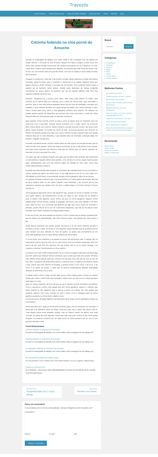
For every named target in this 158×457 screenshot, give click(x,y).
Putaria (108, 74)
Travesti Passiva (111, 78)
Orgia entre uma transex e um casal (118, 118)
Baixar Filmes (109, 146)
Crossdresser (110, 63)
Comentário (30, 412)
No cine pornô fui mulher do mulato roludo (42, 358)
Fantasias (109, 65)
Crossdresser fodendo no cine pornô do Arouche (45, 348)
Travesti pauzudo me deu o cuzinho (118, 96)
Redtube (114, 14)
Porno (106, 14)
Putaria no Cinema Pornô (35, 367)
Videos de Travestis (111, 150)
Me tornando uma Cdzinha (115, 99)
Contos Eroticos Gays (56, 14)
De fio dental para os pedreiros (117, 125)
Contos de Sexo (94, 14)
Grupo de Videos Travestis (76, 14)
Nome (28, 434)
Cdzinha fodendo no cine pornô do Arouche (43, 329)
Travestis (79, 5)
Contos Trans (109, 148)
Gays (122, 14)
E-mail (52, 434)
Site (75, 434)
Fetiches (109, 67)
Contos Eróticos (39, 14)
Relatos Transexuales (112, 152)
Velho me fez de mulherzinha (116, 122)
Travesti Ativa (110, 76)
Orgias (108, 69)
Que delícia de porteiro (114, 93)
